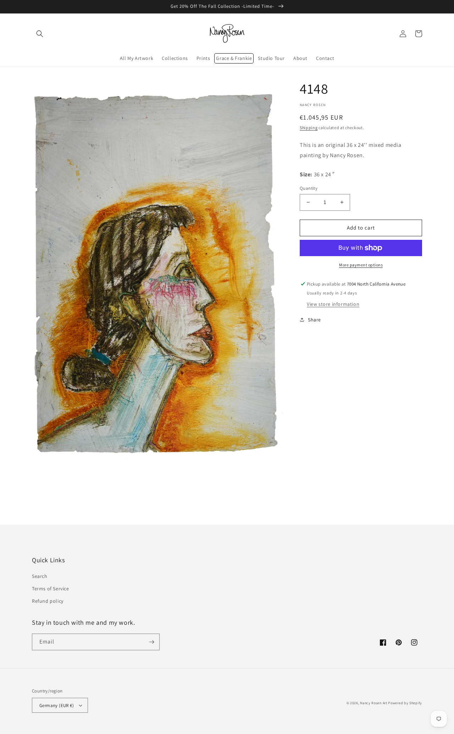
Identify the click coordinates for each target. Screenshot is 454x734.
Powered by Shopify (405, 703)
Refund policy (47, 601)
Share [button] (314, 319)
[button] (40, 34)
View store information (333, 304)
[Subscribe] (151, 642)
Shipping (309, 127)
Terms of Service (50, 588)
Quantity (308, 188)
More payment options (361, 264)
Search (40, 576)
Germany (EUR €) (56, 705)
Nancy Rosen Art (373, 703)
